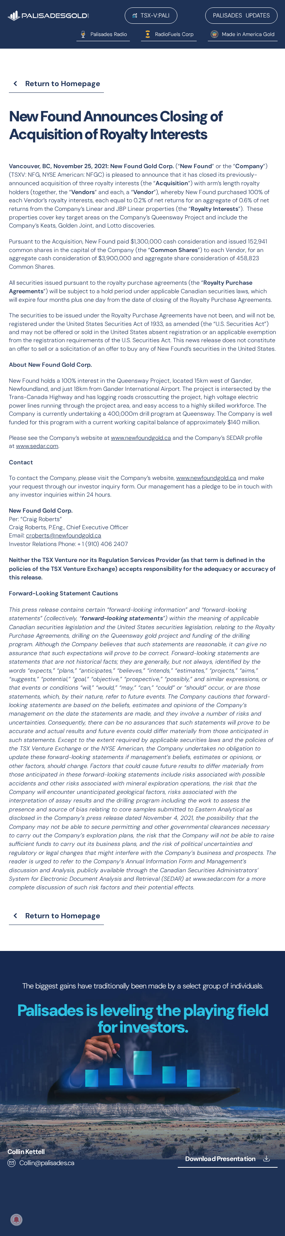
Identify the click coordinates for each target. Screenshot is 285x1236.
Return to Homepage (62, 83)
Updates (241, 15)
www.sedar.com (37, 445)
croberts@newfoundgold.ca (63, 535)
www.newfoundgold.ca (141, 437)
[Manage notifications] (16, 1220)
